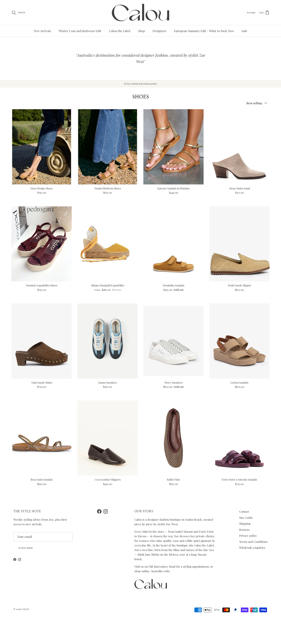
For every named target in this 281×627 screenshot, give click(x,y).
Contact (244, 511)
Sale (244, 31)
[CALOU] (140, 12)
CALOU (25, 609)
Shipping (245, 523)
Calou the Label (119, 31)
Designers (159, 31)
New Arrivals (42, 31)
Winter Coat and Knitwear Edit (80, 31)
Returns (244, 530)
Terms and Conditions (253, 542)
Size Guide (246, 518)
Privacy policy (248, 535)
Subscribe (25, 547)
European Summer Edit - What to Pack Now (204, 31)
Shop (141, 31)
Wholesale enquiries (252, 547)
